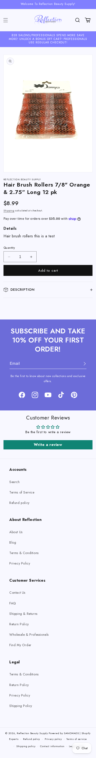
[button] (5, 20)
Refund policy (19, 502)
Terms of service (76, 739)
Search (14, 482)
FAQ (12, 603)
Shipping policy (26, 746)
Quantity (9, 247)
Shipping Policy (20, 705)
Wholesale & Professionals (29, 634)
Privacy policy (53, 739)
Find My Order (20, 645)
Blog (12, 542)
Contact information (52, 746)
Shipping (8, 210)
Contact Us (17, 592)
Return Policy (19, 624)
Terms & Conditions (24, 553)
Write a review (48, 444)
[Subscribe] (81, 363)
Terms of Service (21, 492)
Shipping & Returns (23, 613)
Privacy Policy (19, 563)
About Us (16, 532)
